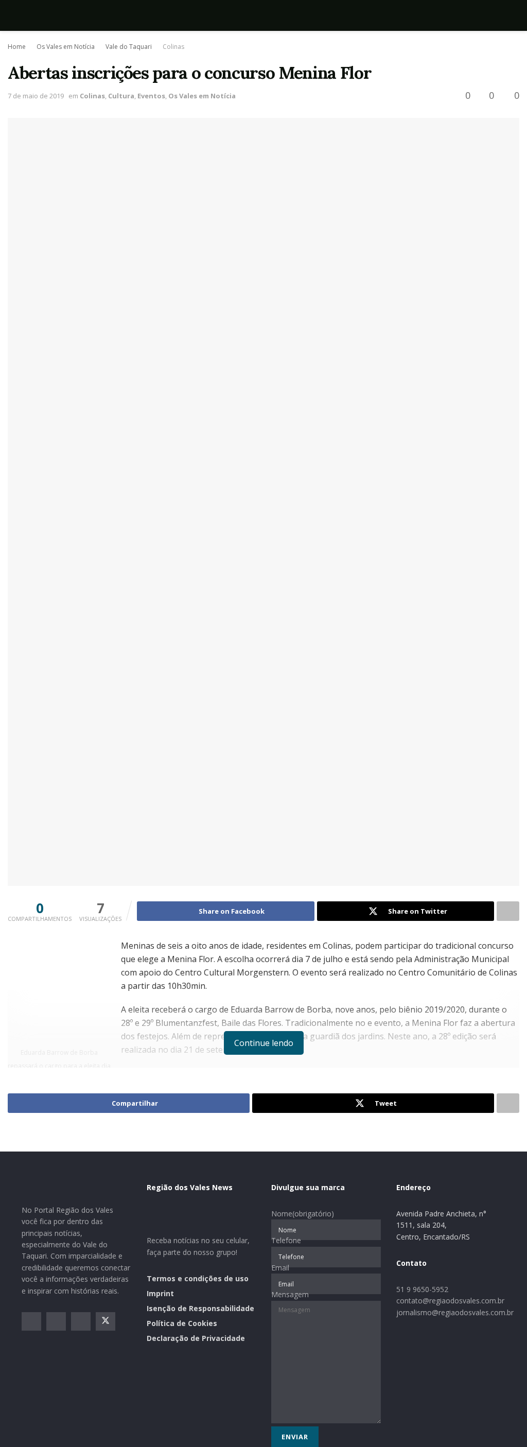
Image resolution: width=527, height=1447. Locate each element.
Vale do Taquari (129, 46)
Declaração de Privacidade (196, 1338)
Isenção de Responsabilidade (200, 1308)
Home (17, 46)
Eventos (151, 95)
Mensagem (290, 1294)
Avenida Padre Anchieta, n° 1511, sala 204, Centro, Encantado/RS (441, 1225)
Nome (302, 1213)
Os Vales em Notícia (66, 46)
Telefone (286, 1240)
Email (280, 1267)
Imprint (160, 1293)
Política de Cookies (182, 1323)
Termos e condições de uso (198, 1278)
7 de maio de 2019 (36, 95)
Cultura (121, 95)
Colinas (173, 46)
